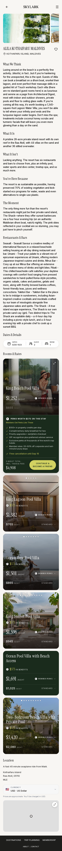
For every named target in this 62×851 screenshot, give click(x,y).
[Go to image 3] (31, 478)
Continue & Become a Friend (43, 465)
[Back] (7, 7)
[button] (31, 816)
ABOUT (26, 847)
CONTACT (35, 847)
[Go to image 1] (26, 478)
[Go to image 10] (41, 595)
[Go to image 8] (37, 595)
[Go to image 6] (35, 536)
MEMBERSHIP (49, 840)
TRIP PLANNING (32, 840)
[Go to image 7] (38, 536)
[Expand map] (54, 804)
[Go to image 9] (39, 595)
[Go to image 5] (35, 478)
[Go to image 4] (33, 478)
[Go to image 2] (28, 478)
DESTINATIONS (13, 840)
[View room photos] (54, 363)
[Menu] (57, 7)
